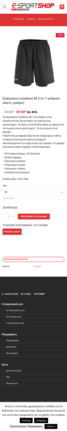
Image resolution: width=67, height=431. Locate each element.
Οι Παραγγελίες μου (15, 310)
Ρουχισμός (18, 19)
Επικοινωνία (12, 383)
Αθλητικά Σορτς (46, 19)
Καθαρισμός (8, 198)
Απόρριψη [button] (41, 420)
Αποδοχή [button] (26, 420)
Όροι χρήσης (12, 353)
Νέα (8, 377)
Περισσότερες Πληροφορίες (26, 426)
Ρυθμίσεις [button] (51, 426)
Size (5, 186)
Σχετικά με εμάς (13, 371)
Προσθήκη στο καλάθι (34, 216)
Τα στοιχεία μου (13, 317)
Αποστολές (11, 347)
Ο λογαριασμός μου (15, 323)
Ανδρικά (31, 19)
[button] (4, 7)
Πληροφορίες (12, 340)
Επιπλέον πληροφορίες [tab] (16, 259)
